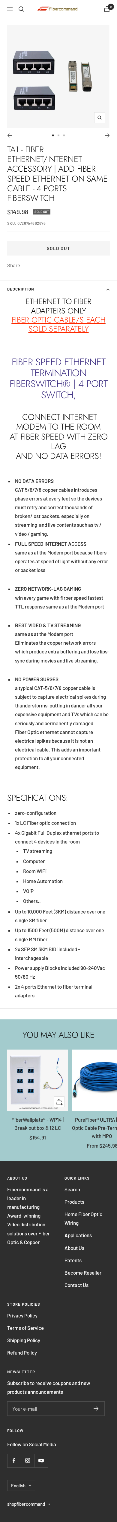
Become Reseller (82, 1272)
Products (74, 1202)
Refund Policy (22, 1352)
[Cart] (107, 9)
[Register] (96, 1408)
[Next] (107, 135)
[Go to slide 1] (53, 135)
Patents (73, 1260)
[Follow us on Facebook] (14, 1460)
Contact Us (76, 1285)
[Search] (21, 9)
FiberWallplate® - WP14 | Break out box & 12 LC (37, 1124)
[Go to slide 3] (64, 135)
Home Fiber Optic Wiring (83, 1218)
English (18, 1485)
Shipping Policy (23, 1340)
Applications (78, 1235)
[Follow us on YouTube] (41, 1460)
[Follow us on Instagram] (27, 1460)
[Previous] (9, 135)
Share (13, 265)
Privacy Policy (22, 1315)
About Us (74, 1248)
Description (20, 289)
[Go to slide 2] (58, 135)
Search (72, 1189)
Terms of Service (25, 1328)
